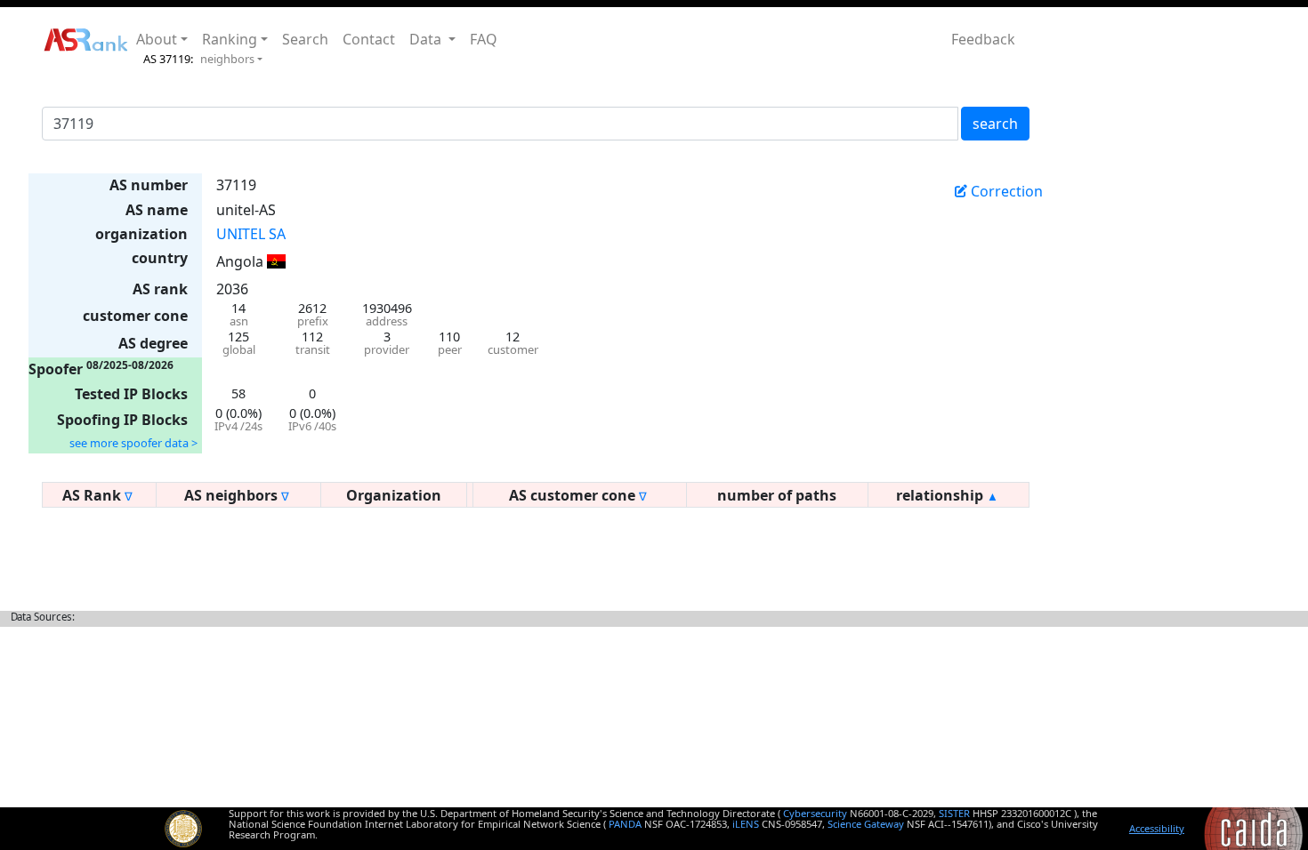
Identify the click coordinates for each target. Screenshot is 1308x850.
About (156, 39)
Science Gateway (866, 823)
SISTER (954, 813)
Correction (1005, 191)
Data (427, 39)
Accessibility (1156, 828)
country (160, 258)
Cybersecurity (815, 813)
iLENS (745, 823)
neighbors (227, 59)
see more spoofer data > (133, 443)
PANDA (625, 823)
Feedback (983, 39)
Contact (369, 39)
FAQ (483, 39)
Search (305, 39)
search (995, 123)
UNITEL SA (251, 234)
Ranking (229, 39)
